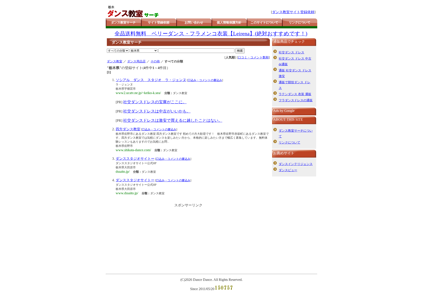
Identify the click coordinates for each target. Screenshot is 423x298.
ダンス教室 (114, 61)
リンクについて (299, 22)
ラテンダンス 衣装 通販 (295, 94)
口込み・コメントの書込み (205, 80)
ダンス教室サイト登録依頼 (293, 12)
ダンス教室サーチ (123, 22)
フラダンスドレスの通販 (296, 100)
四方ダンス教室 (128, 129)
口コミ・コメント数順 (253, 57)
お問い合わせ (194, 22)
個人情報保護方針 (229, 22)
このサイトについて (264, 22)
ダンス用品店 (136, 61)
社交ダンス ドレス (291, 52)
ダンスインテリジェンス (296, 164)
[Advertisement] (188, 239)
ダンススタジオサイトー (135, 158)
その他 (155, 61)
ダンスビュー (288, 170)
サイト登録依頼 (158, 22)
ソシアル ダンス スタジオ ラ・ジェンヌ (151, 80)
